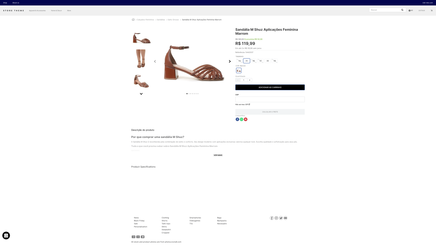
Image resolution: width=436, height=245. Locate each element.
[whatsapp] (241, 119)
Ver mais (218, 155)
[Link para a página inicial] (133, 20)
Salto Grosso (173, 19)
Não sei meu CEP (241, 104)
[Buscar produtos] (402, 10)
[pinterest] (245, 119)
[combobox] (387, 10)
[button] (240, 61)
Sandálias (161, 19)
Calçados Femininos (145, 19)
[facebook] (237, 119)
